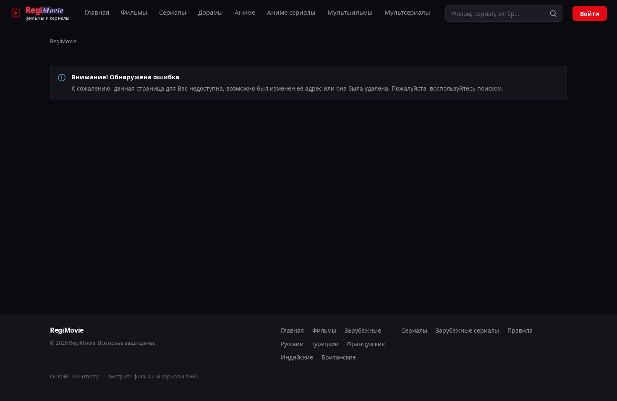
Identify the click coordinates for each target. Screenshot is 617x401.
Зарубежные (363, 330)
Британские (339, 357)
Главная (96, 12)
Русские (292, 344)
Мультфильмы (350, 12)
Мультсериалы (407, 12)
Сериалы (172, 12)
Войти (589, 14)
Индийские (297, 357)
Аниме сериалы (291, 12)
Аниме (245, 12)
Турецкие (324, 344)
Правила (520, 330)
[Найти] (553, 13)
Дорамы (210, 12)
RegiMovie (63, 41)
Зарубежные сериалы (467, 330)
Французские (366, 344)
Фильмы (134, 12)
